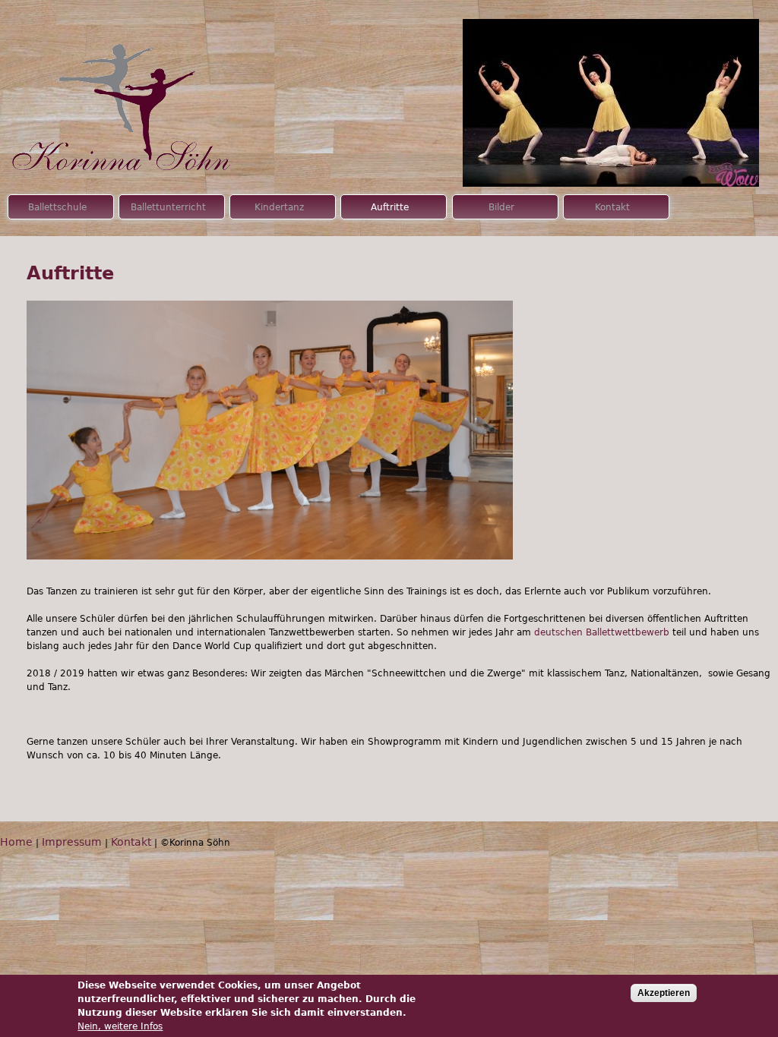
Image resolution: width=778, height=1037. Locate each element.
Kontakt (612, 207)
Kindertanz (279, 207)
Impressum (72, 842)
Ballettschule (57, 207)
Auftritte (390, 207)
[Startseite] (127, 90)
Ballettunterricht (168, 207)
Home (16, 842)
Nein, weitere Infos (120, 1026)
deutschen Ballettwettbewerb (601, 632)
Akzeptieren (663, 993)
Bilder (501, 207)
